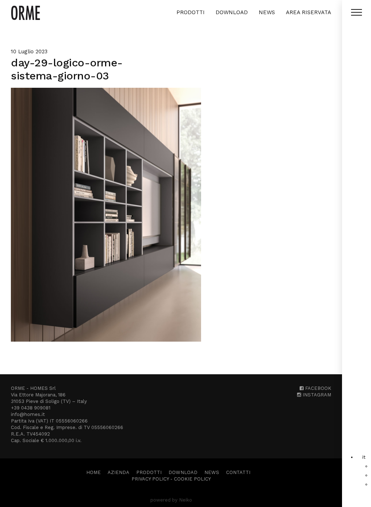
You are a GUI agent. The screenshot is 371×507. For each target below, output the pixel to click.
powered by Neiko (171, 500)
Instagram (316, 394)
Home (93, 472)
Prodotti (190, 12)
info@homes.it (28, 414)
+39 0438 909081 (30, 408)
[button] (364, 456)
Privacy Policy (150, 479)
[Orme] (25, 12)
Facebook (317, 388)
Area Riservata (308, 12)
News (267, 12)
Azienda (118, 472)
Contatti (238, 472)
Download (232, 12)
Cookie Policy (192, 479)
